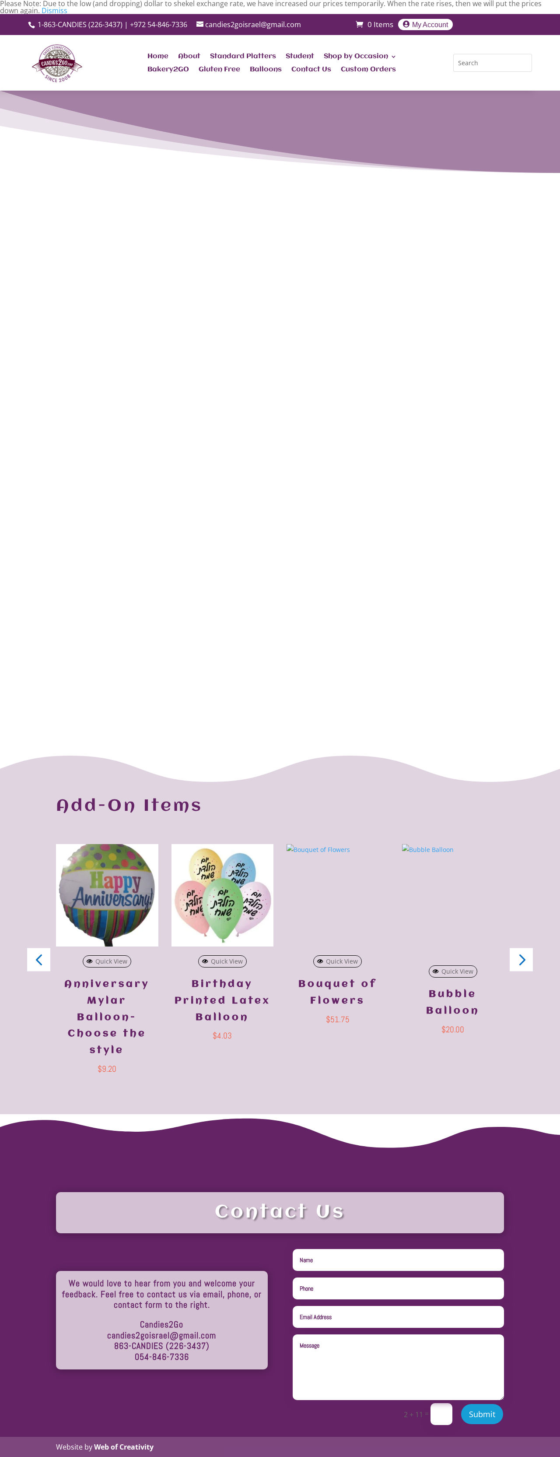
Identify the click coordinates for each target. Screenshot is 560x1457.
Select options (107, 944)
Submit (482, 1414)
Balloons (266, 70)
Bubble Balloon (453, 1002)
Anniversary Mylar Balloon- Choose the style (107, 1017)
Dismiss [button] (54, 10)
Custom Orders (368, 70)
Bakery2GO (168, 70)
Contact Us (311, 70)
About (189, 56)
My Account (430, 24)
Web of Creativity (124, 1447)
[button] (521, 959)
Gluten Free (219, 70)
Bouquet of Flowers (337, 992)
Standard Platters (243, 56)
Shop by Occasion (356, 56)
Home (157, 56)
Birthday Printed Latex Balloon (222, 1000)
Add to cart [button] (308, 944)
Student (300, 56)
